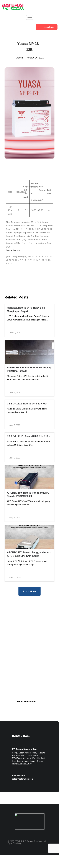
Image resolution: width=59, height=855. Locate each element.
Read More (29, 326)
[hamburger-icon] (29, 17)
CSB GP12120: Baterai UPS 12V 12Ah (28, 436)
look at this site (13, 250)
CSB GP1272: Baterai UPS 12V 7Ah (27, 403)
